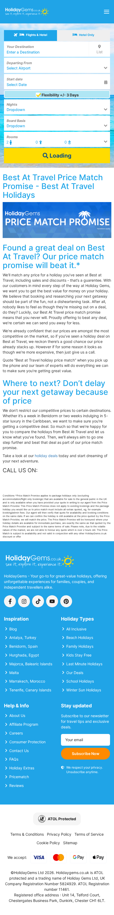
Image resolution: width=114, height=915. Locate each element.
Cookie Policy (48, 842)
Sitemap (70, 842)
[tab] (30, 35)
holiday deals (46, 455)
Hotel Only (86, 35)
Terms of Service (89, 834)
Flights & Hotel (36, 35)
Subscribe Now (85, 753)
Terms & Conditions (27, 834)
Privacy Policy (59, 834)
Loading (59, 155)
